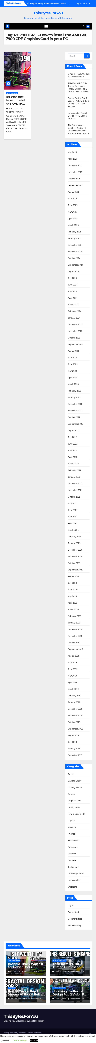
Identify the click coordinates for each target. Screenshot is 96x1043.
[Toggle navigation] (46, 26)
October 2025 (74, 179)
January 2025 (74, 238)
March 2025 (73, 225)
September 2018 (75, 729)
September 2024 (75, 265)
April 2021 (72, 523)
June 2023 (73, 364)
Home (90, 1034)
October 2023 (74, 338)
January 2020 (74, 623)
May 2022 (72, 450)
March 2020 (73, 609)
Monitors (72, 827)
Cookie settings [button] (20, 1040)
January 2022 (74, 477)
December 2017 (75, 755)
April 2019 (72, 682)
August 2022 (73, 431)
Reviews (72, 854)
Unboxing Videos (76, 874)
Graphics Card (12, 93)
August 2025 (73, 192)
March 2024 (73, 305)
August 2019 (73, 656)
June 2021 (73, 510)
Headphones (74, 807)
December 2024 (75, 245)
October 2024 (74, 258)
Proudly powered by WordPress (15, 1033)
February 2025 (74, 232)
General (71, 794)
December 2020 (75, 550)
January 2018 (74, 749)
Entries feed (73, 912)
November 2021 (75, 490)
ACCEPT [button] (34, 1040)
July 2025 (72, 199)
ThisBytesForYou (48, 13)
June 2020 (73, 590)
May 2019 (72, 676)
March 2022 (73, 464)
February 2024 (74, 311)
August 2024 (73, 271)
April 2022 (72, 457)
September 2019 (75, 649)
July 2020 (72, 583)
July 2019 (72, 662)
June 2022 (73, 444)
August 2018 (73, 735)
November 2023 (75, 331)
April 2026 (72, 159)
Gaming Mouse (75, 787)
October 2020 (74, 563)
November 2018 (75, 716)
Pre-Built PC (73, 840)
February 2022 (74, 470)
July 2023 (72, 358)
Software (72, 860)
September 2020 (75, 570)
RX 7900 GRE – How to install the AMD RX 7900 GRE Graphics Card (15, 103)
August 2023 (73, 351)
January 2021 (74, 543)
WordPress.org (75, 925)
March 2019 (73, 689)
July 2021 (72, 503)
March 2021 (73, 530)
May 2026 (72, 152)
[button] (84, 26)
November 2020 (75, 556)
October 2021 (74, 497)
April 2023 (72, 378)
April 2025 (72, 218)
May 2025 (72, 212)
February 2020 (74, 616)
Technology (73, 867)
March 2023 (73, 384)
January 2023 (74, 397)
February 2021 (74, 537)
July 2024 (72, 278)
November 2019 (75, 636)
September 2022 (75, 424)
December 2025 (75, 165)
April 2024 (72, 298)
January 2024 (74, 318)
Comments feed (75, 919)
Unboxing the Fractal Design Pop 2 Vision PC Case (77, 116)
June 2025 (73, 205)
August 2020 (73, 576)
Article (71, 774)
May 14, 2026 (15, 971)
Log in (71, 906)
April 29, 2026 (60, 971)
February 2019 (74, 696)
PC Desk (72, 834)
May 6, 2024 (14, 109)
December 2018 (75, 709)
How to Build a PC (76, 814)
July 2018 (72, 742)
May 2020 (72, 596)
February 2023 (74, 391)
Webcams (72, 887)
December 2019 (75, 629)
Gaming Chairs (75, 781)
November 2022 (75, 411)
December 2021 (75, 484)
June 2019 (73, 669)
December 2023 (75, 324)
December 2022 (75, 404)
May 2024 (72, 291)
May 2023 (72, 371)
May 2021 (72, 517)
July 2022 (72, 437)
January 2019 (74, 702)
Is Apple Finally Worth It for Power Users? (25, 965)
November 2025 (75, 172)
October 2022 (74, 417)
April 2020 (72, 603)
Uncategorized (74, 880)
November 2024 (75, 252)
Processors (73, 847)
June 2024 (73, 285)
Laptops (71, 821)
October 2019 (74, 643)
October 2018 (74, 722)
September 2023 (75, 344)
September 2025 (75, 185)
